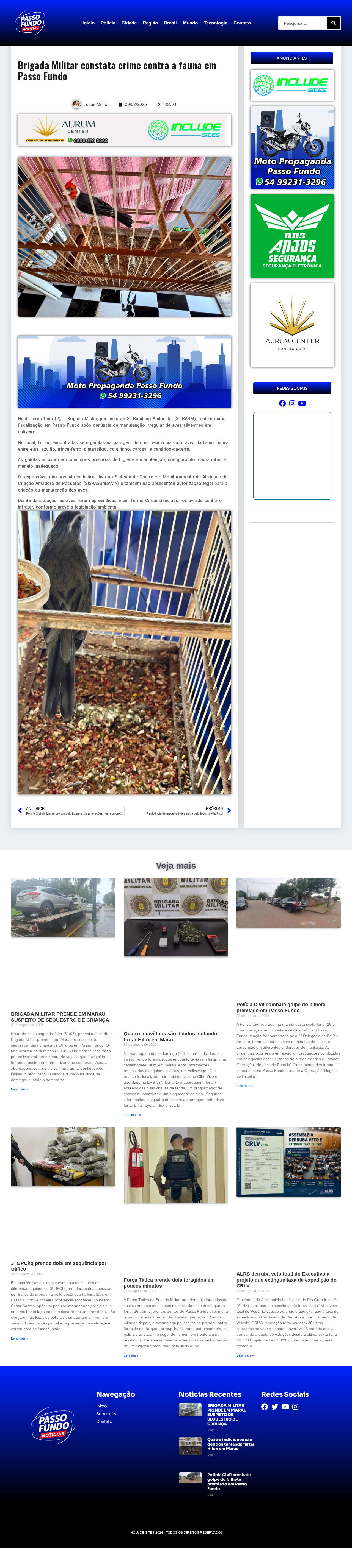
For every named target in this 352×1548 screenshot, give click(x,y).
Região (150, 23)
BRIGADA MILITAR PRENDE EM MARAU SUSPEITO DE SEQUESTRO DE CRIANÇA (60, 1017)
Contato (242, 23)
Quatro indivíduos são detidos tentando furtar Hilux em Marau (170, 1036)
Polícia (108, 23)
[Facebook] (282, 403)
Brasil (170, 23)
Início (88, 23)
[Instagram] (292, 403)
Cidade (129, 23)
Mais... (212, 1430)
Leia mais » (19, 1089)
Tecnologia (215, 23)
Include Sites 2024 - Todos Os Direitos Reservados (176, 1533)
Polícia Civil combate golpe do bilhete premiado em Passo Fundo (281, 1007)
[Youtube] (301, 403)
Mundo (190, 23)
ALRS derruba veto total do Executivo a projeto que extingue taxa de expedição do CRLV (287, 1279)
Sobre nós (106, 1413)
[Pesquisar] (333, 23)
